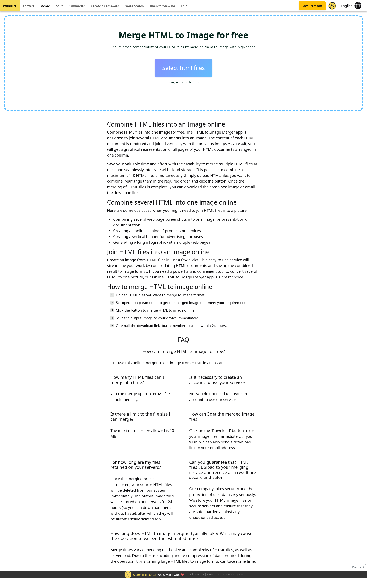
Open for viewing (162, 6)
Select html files (183, 68)
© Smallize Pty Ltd (145, 574)
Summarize (77, 6)
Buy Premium (312, 6)
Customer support (233, 574)
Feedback (358, 567)
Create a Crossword (105, 6)
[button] (332, 6)
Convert (28, 6)
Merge (45, 6)
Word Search (134, 6)
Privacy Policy (197, 574)
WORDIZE (10, 6)
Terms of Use (214, 574)
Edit (184, 6)
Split (59, 6)
